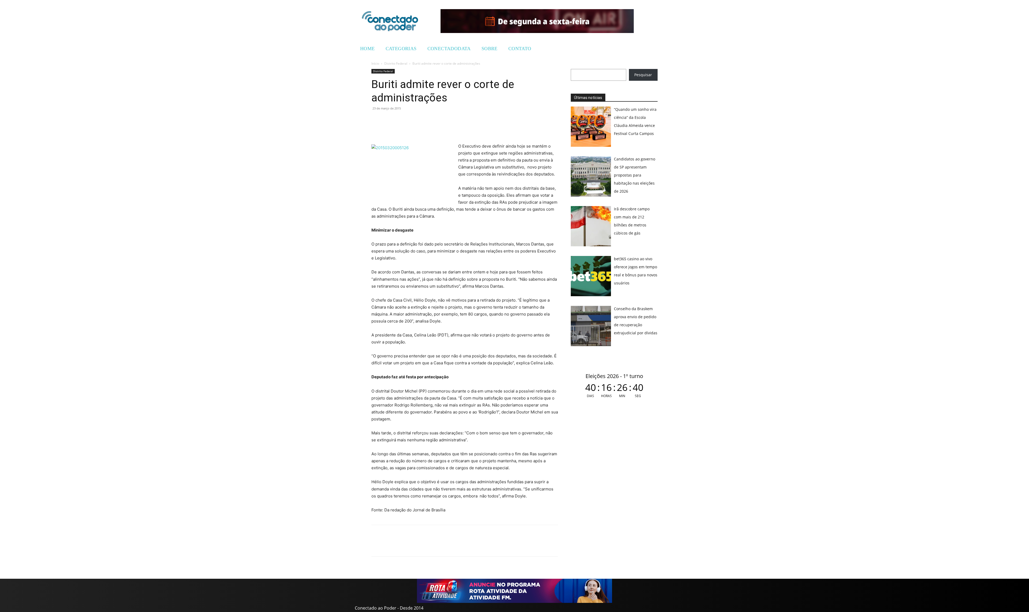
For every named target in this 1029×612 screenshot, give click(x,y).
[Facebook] (389, 120)
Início (375, 63)
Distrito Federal (395, 63)
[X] (401, 120)
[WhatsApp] (376, 120)
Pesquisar (643, 74)
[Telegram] (413, 120)
